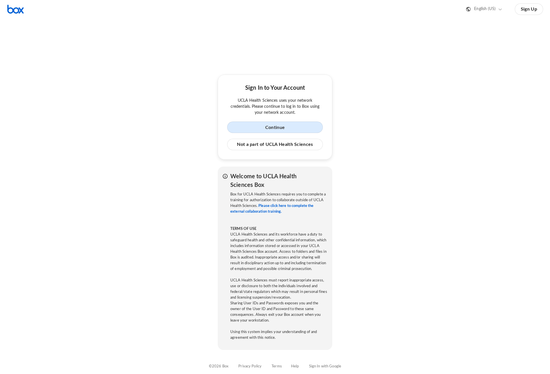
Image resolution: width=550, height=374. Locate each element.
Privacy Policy (250, 366)
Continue (275, 127)
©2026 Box (218, 366)
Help (295, 366)
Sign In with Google (325, 366)
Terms (277, 366)
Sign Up (529, 9)
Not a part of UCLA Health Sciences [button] (275, 144)
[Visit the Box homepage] (15, 9)
